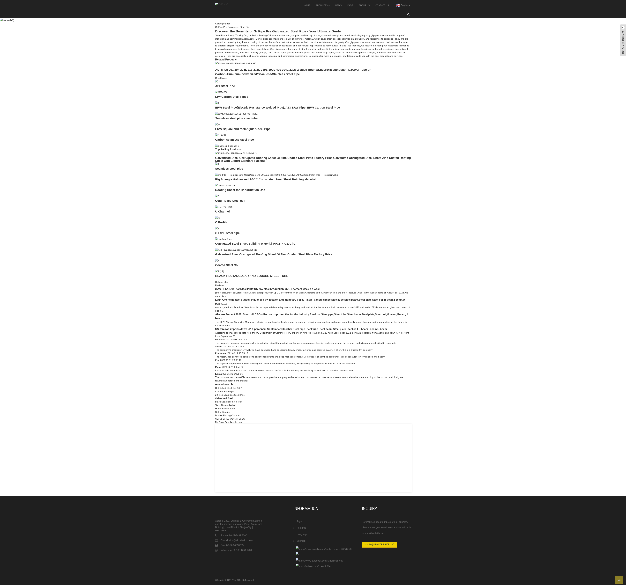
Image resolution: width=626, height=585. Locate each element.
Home (307, 5)
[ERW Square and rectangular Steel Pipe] (217, 124)
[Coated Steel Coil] (217, 260)
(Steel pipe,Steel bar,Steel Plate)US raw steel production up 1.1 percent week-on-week (267, 289)
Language (302, 534)
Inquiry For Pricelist (381, 544)
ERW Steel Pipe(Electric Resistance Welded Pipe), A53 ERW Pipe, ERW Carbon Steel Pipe (277, 107)
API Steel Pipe (225, 86)
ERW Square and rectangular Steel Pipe (242, 129)
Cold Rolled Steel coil (230, 200)
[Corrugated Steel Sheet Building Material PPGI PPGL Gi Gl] (223, 239)
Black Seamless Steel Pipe (229, 401)
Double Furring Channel (227, 415)
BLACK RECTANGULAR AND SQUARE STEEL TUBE (251, 276)
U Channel (222, 211)
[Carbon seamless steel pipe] (220, 135)
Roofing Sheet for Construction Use (240, 190)
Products (322, 5)
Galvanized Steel (224, 398)
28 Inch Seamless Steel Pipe (230, 395)
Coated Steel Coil (227, 265)
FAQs (350, 5)
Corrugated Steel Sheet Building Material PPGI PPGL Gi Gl (256, 243)
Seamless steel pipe (229, 168)
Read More (221, 78)
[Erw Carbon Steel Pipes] (221, 92)
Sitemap (301, 540)
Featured (301, 527)
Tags (299, 521)
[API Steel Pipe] (217, 81)
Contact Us (382, 5)
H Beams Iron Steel (225, 408)
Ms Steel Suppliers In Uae (228, 422)
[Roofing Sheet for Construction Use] (225, 185)
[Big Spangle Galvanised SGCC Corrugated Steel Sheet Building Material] (276, 174)
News (338, 5)
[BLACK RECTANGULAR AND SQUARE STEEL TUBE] (219, 271)
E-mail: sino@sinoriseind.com (237, 540)
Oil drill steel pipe (227, 233)
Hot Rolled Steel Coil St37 (228, 388)
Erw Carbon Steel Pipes (231, 96)
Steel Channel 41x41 (226, 405)
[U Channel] (223, 206)
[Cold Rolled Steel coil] (217, 196)
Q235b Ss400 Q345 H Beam (230, 418)
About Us (364, 5)
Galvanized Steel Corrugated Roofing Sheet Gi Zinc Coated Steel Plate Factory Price (273, 254)
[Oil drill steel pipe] (217, 228)
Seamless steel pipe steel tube (236, 118)
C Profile (221, 222)
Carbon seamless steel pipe (234, 139)
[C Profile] (217, 217)
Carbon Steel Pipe (224, 391)
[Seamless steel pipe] (217, 164)
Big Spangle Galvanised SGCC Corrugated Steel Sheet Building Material (265, 179)
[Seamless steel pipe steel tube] (236, 113)
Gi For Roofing (222, 412)
